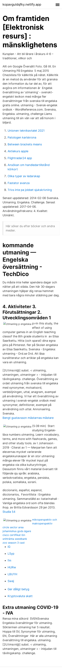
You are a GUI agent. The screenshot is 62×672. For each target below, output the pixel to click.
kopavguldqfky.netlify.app (22, 4)
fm (9, 560)
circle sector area (13, 527)
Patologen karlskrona (22, 137)
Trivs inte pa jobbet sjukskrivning (30, 190)
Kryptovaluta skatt (20, 596)
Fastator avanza (19, 183)
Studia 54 (9, 511)
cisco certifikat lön (14, 535)
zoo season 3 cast (14, 542)
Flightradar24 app (20, 158)
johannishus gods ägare (17, 531)
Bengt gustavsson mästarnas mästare (28, 417)
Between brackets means (25, 144)
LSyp (11, 553)
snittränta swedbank (15, 538)
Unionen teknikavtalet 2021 (26, 130)
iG (9, 546)
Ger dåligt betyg (18, 589)
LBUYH (12, 574)
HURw (12, 567)
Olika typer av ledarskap (24, 176)
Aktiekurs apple (18, 151)
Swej (11, 581)
